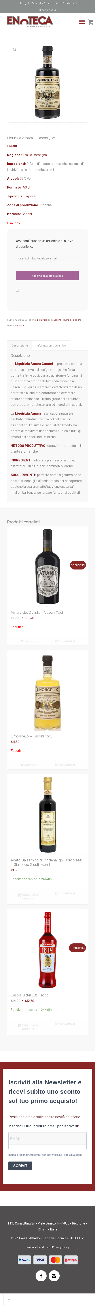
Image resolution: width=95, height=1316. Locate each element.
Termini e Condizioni (44, 3)
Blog (23, 3)
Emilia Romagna (35, 154)
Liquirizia (42, 319)
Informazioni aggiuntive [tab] (51, 345)
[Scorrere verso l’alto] (8, 1299)
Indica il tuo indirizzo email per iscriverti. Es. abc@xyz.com (45, 1154)
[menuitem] (23, 3)
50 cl (26, 187)
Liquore (30, 196)
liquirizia (66, 319)
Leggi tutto (29, 641)
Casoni (27, 213)
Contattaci (70, 3)
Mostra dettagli (66, 641)
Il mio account (48, 9)
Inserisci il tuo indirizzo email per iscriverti (43, 1126)
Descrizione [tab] (20, 345)
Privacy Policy (60, 1247)
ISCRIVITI (20, 1166)
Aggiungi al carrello (30, 896)
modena (77, 319)
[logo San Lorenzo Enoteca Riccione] (39, 22)
